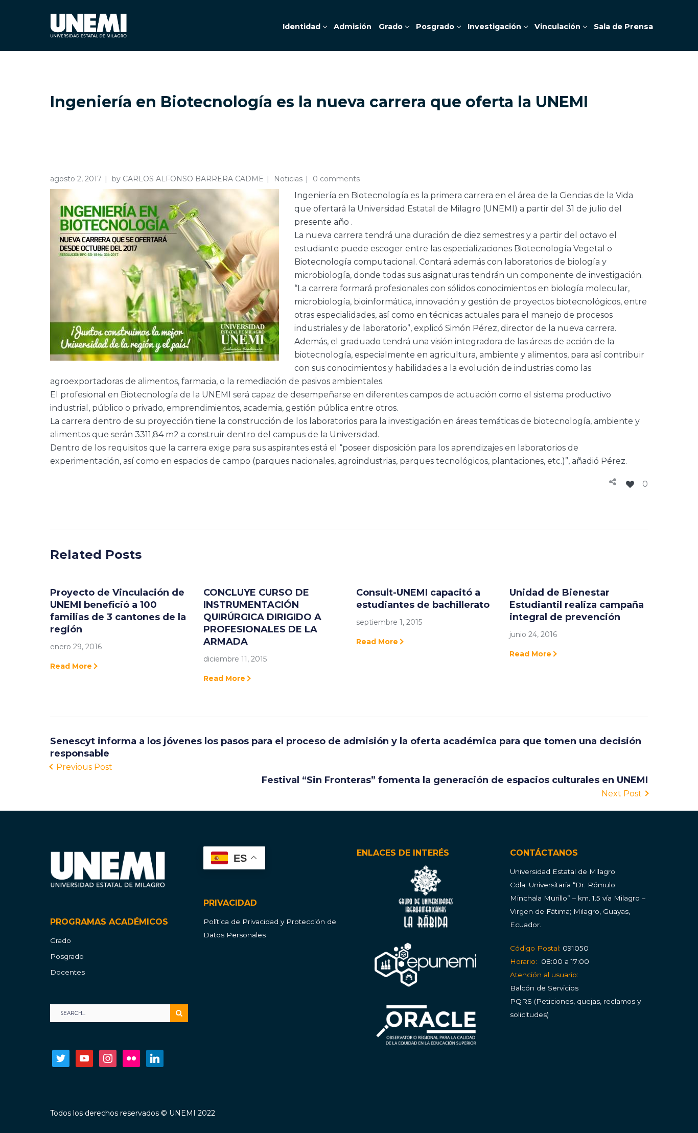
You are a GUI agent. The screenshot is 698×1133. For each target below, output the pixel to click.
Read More (71, 666)
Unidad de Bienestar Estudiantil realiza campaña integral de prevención (576, 605)
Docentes (67, 972)
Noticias (288, 178)
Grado (60, 940)
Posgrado (67, 956)
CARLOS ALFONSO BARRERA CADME (193, 178)
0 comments (336, 178)
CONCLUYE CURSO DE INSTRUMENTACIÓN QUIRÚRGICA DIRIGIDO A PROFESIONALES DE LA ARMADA (262, 617)
